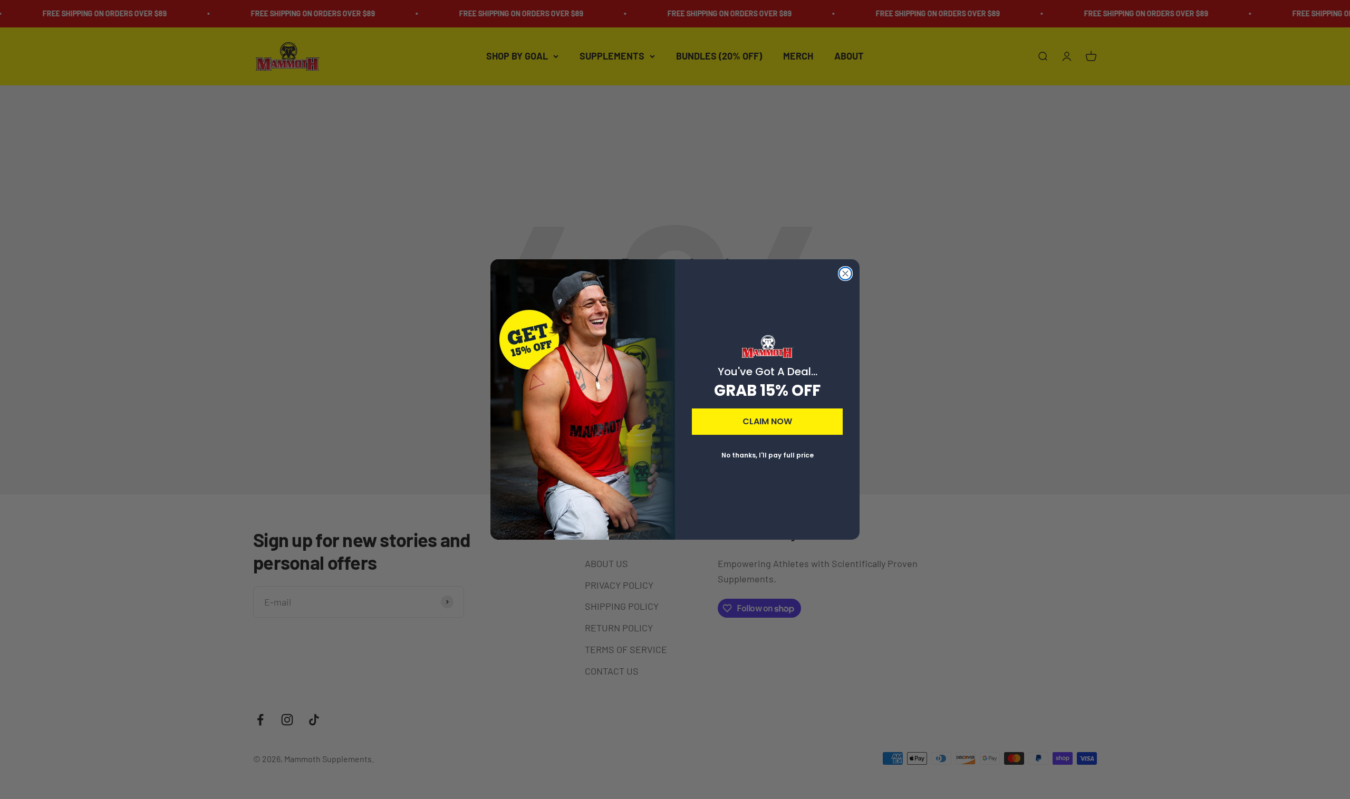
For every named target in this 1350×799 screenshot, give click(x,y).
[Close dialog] (845, 273)
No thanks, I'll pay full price (767, 455)
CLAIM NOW (767, 421)
